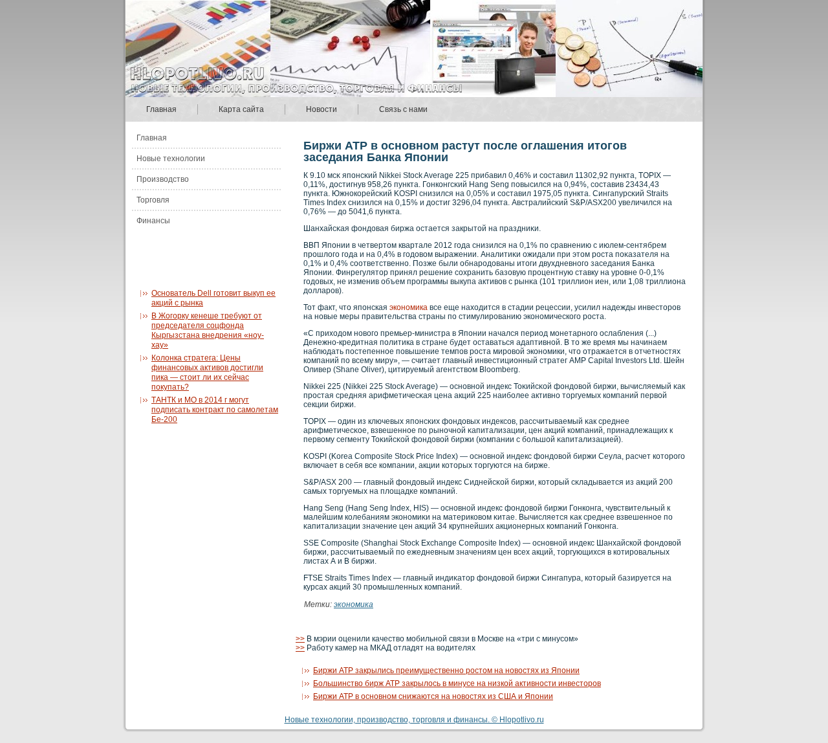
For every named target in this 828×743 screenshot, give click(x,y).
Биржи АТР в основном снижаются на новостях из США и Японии (433, 696)
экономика (408, 307)
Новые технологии (170, 158)
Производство (162, 179)
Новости (321, 109)
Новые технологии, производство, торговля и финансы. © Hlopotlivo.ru (414, 719)
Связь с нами (403, 109)
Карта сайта (241, 109)
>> (300, 638)
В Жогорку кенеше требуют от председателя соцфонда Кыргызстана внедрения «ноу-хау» (207, 330)
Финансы (153, 220)
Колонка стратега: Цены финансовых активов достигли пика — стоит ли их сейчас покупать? (207, 372)
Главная (161, 109)
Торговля (152, 200)
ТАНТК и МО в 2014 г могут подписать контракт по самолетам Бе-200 (214, 409)
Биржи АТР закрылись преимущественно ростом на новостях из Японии (446, 670)
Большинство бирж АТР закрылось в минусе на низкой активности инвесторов (457, 683)
